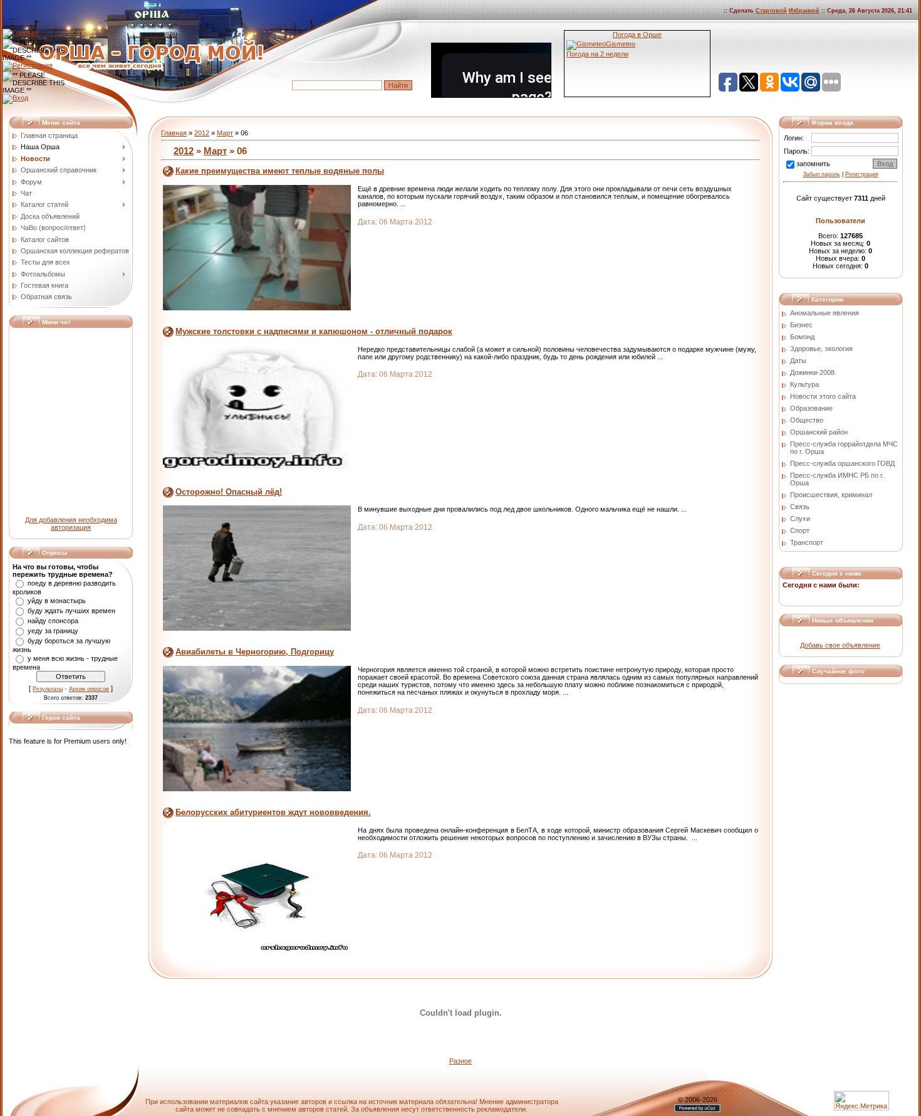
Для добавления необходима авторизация (71, 523)
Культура (804, 384)
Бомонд (802, 336)
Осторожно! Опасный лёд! (228, 492)
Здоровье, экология (821, 348)
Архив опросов (89, 689)
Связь (799, 506)
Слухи (800, 518)
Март (225, 133)
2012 (201, 133)
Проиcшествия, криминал (831, 494)
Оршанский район (819, 432)
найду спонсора (53, 620)
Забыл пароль (821, 174)
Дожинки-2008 (812, 372)
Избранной (804, 11)
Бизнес (801, 325)
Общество (806, 420)
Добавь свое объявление (840, 645)
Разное (460, 1061)
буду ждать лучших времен (71, 610)
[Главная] (20, 32)
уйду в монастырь (57, 600)
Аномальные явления (824, 313)
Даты (798, 360)
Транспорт (806, 542)
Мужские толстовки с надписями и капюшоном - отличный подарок (313, 331)
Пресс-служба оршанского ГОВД (842, 463)
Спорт (799, 530)
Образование (811, 408)
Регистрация (861, 174)
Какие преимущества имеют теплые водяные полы (279, 171)
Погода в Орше (637, 34)
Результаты (48, 689)
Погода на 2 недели (597, 54)
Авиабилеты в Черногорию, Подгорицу (254, 651)
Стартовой (771, 11)
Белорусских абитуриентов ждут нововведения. (273, 812)
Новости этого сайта (823, 396)
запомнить (813, 163)
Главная (174, 133)
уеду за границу (53, 630)
